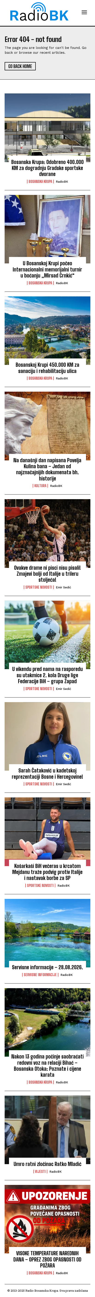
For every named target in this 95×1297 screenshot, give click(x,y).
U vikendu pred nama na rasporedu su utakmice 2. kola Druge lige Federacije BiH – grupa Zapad (47, 675)
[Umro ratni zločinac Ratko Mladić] (47, 1130)
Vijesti (40, 1171)
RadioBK (62, 181)
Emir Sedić (63, 587)
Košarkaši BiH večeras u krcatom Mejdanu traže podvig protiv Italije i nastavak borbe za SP (47, 872)
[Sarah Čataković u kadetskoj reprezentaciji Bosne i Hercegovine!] (47, 736)
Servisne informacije (40, 975)
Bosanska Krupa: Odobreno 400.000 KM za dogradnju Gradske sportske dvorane (47, 168)
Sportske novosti (38, 587)
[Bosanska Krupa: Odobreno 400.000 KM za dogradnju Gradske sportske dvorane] (47, 127)
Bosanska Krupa (40, 181)
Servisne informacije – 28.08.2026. (47, 967)
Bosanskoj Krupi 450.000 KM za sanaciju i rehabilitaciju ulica (47, 368)
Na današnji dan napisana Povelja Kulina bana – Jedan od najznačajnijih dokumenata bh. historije (47, 469)
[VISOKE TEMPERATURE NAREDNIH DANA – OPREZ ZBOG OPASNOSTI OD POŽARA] (47, 1219)
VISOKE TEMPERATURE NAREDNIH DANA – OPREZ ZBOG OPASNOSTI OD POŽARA (47, 1259)
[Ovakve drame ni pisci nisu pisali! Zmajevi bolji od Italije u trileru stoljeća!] (47, 533)
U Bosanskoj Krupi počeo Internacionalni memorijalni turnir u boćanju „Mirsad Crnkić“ (47, 269)
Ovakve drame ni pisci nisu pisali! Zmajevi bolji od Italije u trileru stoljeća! (47, 574)
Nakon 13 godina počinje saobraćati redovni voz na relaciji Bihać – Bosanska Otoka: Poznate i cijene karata (47, 1065)
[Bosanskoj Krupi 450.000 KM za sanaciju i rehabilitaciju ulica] (47, 330)
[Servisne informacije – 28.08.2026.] (47, 933)
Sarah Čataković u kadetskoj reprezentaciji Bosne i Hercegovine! (47, 773)
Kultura (40, 486)
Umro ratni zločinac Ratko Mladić (47, 1164)
